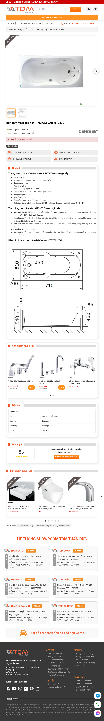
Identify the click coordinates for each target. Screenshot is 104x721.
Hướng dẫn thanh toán (85, 657)
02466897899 (24, 588)
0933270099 (36, 588)
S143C (44, 203)
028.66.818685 (72, 588)
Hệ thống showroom (56, 663)
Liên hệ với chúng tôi (56, 675)
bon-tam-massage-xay (25, 526)
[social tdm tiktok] (26, 689)
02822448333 (91, 23)
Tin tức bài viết (53, 684)
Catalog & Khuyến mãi (56, 687)
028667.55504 (72, 559)
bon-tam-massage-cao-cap (46, 526)
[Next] (96, 71)
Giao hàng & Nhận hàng (85, 690)
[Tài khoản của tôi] (89, 9)
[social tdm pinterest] (32, 689)
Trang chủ (12, 29)
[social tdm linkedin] (38, 689)
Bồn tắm (17, 223)
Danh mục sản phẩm (53, 18)
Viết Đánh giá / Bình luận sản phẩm (66, 457)
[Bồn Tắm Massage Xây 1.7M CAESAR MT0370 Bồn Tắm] (51, 71)
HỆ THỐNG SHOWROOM (31, 23)
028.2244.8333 (24, 559)
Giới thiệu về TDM (55, 654)
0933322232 (78, 23)
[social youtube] (14, 689)
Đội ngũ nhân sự (54, 657)
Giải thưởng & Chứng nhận (58, 669)
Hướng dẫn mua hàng (84, 654)
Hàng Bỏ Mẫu (23, 29)
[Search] (75, 9)
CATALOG (49, 23)
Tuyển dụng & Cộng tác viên (59, 672)
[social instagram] (20, 689)
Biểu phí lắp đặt (82, 660)
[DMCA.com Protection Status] (12, 698)
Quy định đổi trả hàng (84, 687)
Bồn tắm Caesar (20, 212)
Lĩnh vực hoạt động (55, 660)
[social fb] (8, 689)
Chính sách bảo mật (83, 681)
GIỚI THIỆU (12, 23)
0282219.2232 (24, 615)
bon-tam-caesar (64, 526)
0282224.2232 (72, 615)
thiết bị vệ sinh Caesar (33, 215)
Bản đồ (31, 551)
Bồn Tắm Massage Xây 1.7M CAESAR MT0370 (47, 29)
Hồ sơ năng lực (54, 666)
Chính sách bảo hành (84, 684)
